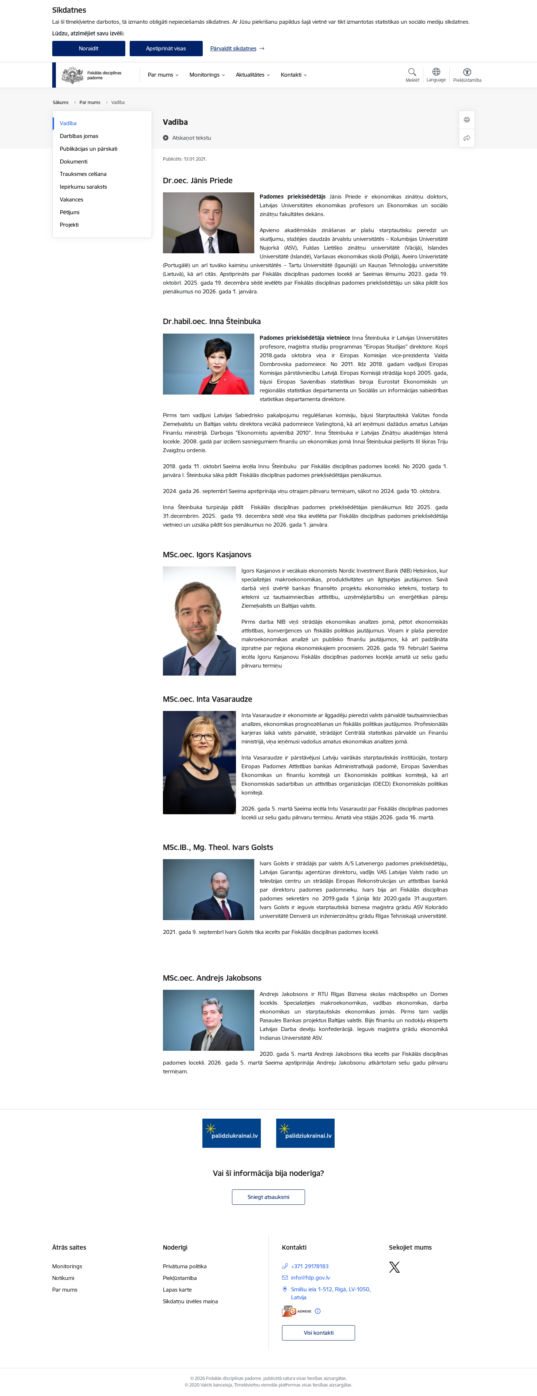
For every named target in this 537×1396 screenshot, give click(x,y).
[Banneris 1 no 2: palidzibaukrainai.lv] (231, 1132)
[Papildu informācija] (317, 1311)
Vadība (68, 123)
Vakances (71, 199)
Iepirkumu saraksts (83, 186)
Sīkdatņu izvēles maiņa (190, 1301)
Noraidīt (88, 48)
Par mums (64, 1289)
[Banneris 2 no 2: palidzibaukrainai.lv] (305, 1132)
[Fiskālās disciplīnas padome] (91, 75)
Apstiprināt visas (166, 48)
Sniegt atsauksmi (268, 1196)
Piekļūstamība (180, 1277)
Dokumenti (73, 161)
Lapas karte (177, 1289)
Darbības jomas (79, 135)
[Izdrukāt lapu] (467, 120)
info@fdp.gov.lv (310, 1277)
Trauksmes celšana (83, 173)
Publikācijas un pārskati (88, 148)
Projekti (69, 224)
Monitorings (67, 1266)
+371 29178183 (310, 1266)
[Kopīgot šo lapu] (467, 138)
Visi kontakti (319, 1332)
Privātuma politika (185, 1266)
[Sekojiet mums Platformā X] (394, 1267)
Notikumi (63, 1277)
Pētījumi (69, 212)
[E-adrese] (296, 1311)
